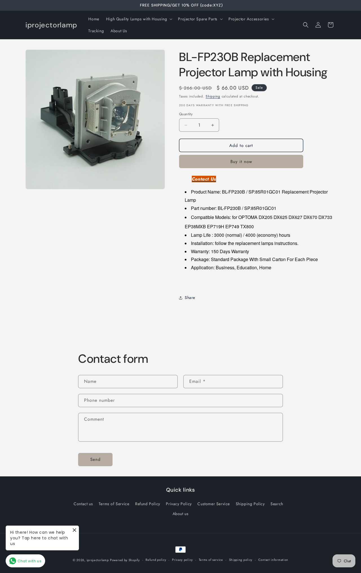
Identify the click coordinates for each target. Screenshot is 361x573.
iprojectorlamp (98, 560)
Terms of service (211, 559)
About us (181, 513)
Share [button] (190, 297)
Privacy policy (182, 559)
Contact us (83, 504)
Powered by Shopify (125, 560)
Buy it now (241, 162)
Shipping (213, 96)
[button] (139, 19)
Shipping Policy (250, 504)
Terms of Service (114, 504)
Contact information (273, 559)
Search (276, 504)
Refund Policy (147, 504)
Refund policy (156, 559)
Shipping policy (241, 559)
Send (95, 459)
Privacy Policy (178, 504)
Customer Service (213, 504)
